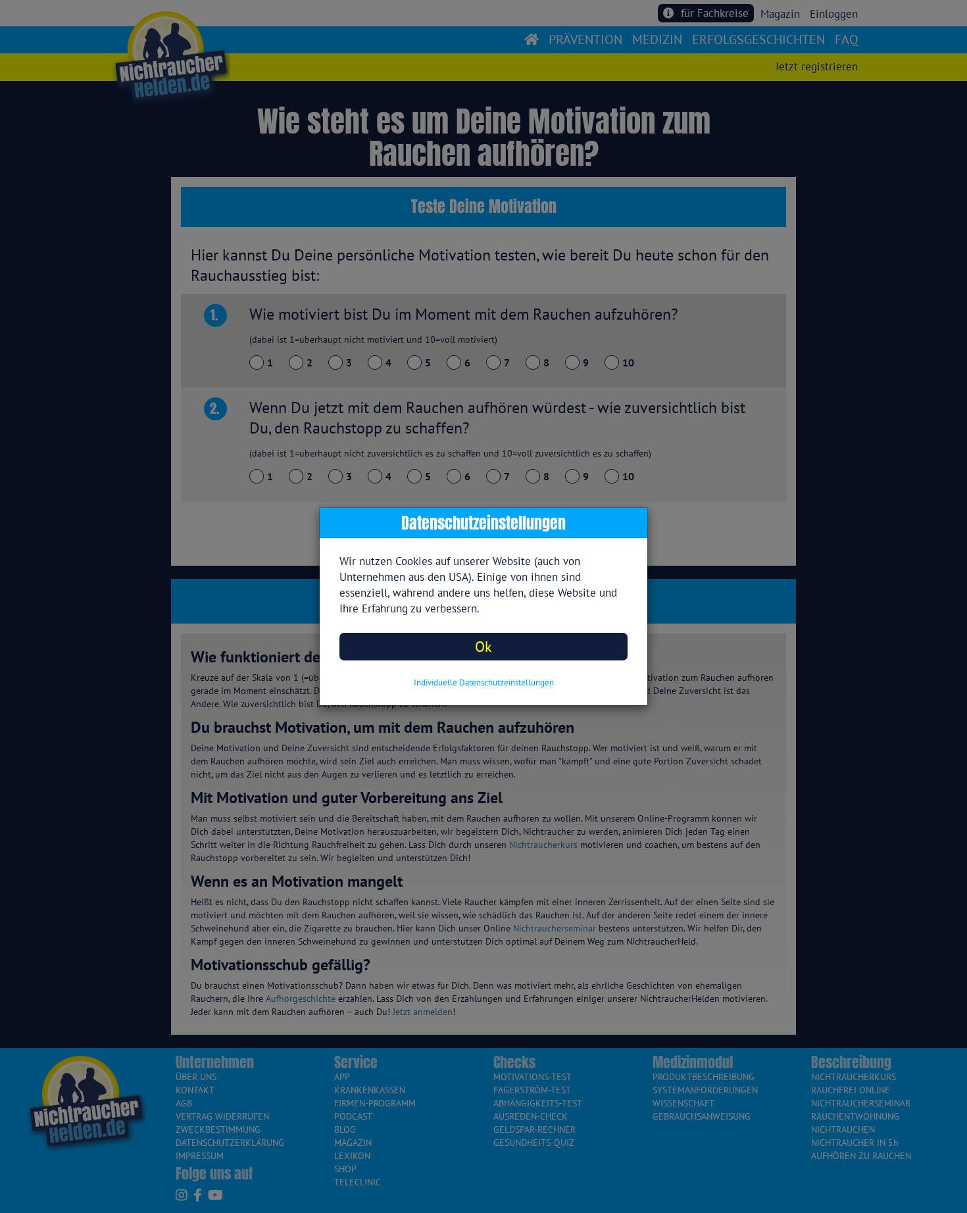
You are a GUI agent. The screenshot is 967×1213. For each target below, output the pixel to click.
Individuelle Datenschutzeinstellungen (484, 682)
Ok (483, 646)
